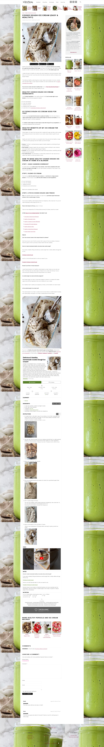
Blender (26, 400)
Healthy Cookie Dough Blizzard (31, 229)
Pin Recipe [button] (52, 382)
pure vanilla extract (34, 409)
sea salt (31, 408)
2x (56, 403)
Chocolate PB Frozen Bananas (30, 224)
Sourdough (51, 2)
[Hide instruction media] (59, 414)
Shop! (57, 2)
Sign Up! (46, 735)
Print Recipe (32, 382)
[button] (23, 378)
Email (23, 685)
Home (23, 12)
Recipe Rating (25, 659)
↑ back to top (52, 727)
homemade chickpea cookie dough (38, 107)
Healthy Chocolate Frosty (29, 219)
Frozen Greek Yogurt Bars (29, 231)
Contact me (74, 735)
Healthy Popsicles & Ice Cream (30, 12)
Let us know (41, 610)
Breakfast (38, 2)
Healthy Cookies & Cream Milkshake (32, 221)
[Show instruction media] (57, 414)
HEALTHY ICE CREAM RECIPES (32, 213)
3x (59, 403)
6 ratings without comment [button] (41, 648)
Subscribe (63, 2)
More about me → (73, 52)
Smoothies (45, 2)
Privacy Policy (30, 736)
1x (53, 403)
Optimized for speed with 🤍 (52, 743)
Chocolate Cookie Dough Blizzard (31, 216)
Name (23, 680)
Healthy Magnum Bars (29, 226)
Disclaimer (30, 738)
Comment (24, 663)
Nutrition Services (73, 736)
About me (30, 735)
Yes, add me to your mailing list (29, 691)
